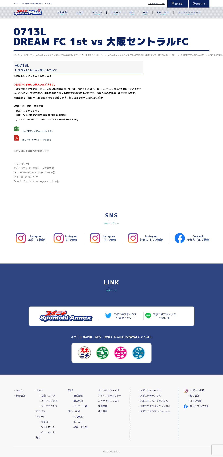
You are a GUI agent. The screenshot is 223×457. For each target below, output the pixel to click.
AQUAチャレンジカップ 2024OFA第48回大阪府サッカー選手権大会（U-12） (142, 55)
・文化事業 (77, 416)
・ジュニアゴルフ (48, 406)
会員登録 (178, 3)
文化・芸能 (163, 13)
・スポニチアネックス (149, 390)
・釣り (37, 437)
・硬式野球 (77, 395)
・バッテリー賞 (79, 406)
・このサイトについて (107, 400)
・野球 (69, 390)
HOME (16, 55)
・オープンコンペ (48, 400)
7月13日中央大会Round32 (192, 55)
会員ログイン (201, 3)
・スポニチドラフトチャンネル (154, 411)
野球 (145, 13)
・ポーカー (77, 421)
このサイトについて (156, 3)
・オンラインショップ (107, 390)
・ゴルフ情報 (195, 400)
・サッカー (44, 421)
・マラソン (39, 411)
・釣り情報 (193, 395)
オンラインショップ (189, 13)
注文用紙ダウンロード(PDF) (36, 139)
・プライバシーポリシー (108, 395)
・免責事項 (101, 406)
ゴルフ (80, 13)
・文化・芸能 (73, 411)
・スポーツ (39, 416)
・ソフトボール (47, 427)
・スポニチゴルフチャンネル (153, 400)
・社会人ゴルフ (47, 395)
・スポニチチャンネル (149, 395)
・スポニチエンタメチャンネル (154, 406)
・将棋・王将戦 (79, 427)
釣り (132, 13)
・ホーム (18, 390)
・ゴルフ (38, 390)
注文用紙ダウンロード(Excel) (37, 130)
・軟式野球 (77, 400)
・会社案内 (101, 411)
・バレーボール (47, 432)
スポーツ (116, 13)
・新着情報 (19, 395)
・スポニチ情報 (196, 390)
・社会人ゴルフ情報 (198, 406)
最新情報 (62, 13)
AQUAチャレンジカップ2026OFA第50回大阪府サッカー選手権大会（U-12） (70, 55)
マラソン (97, 13)
